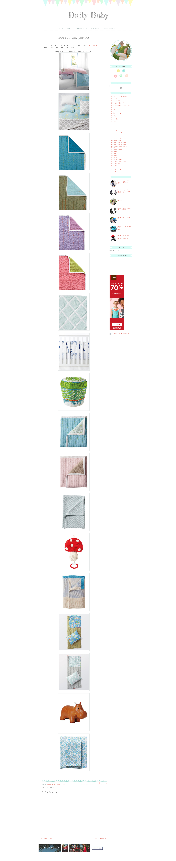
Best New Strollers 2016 (120, 106)
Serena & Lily (95, 45)
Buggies (114, 108)
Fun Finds (114, 122)
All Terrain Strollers (119, 96)
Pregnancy (114, 155)
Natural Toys (116, 140)
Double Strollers (117, 114)
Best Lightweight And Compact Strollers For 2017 (125, 210)
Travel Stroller (117, 170)
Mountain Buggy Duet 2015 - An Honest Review (123, 237)
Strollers (114, 166)
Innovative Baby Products (121, 128)
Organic (114, 151)
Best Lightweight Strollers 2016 (117, 103)
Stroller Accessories (119, 162)
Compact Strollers (118, 112)
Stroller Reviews (117, 164)
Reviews (114, 157)
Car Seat (114, 110)
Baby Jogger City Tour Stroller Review (124, 182)
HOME (61, 28)
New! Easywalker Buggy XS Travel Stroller (124, 191)
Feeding (114, 118)
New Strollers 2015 (118, 142)
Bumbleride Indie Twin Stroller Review (124, 228)
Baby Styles (115, 100)
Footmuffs (114, 120)
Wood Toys (114, 172)
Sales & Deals (61, 784)
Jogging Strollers (118, 130)
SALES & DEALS (82, 28)
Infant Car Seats (117, 126)
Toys (112, 168)
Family (113, 116)
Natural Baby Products (119, 138)
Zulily (45, 45)
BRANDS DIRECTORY (109, 28)
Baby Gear (114, 98)
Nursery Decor (51, 784)
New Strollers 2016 (118, 144)
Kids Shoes (115, 134)
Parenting (114, 153)
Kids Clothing (116, 132)
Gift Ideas (115, 124)
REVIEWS (70, 28)
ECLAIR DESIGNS (84, 856)
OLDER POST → (100, 838)
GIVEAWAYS (95, 28)
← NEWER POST (47, 838)
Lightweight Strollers (119, 136)
